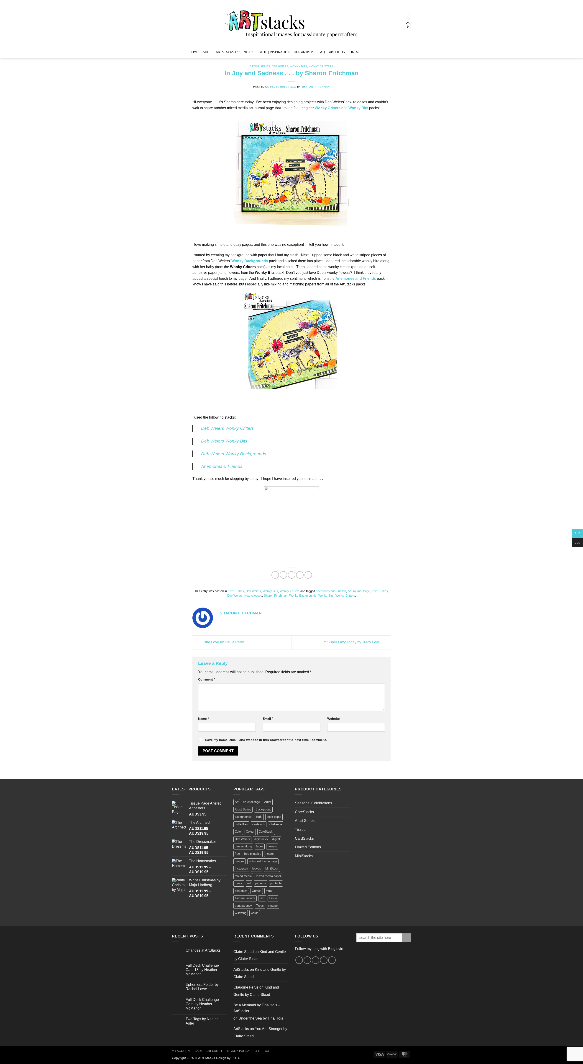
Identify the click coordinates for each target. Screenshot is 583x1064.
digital (276, 839)
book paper (274, 816)
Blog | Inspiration (274, 52)
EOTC (235, 1058)
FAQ (322, 52)
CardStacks (304, 838)
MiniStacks (304, 856)
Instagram (241, 868)
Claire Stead (243, 952)
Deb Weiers (280, 66)
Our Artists (304, 52)
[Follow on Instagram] (373, 52)
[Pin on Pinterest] (300, 575)
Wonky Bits (298, 66)
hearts (270, 853)
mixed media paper (268, 876)
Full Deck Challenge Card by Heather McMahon (202, 1004)
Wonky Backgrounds (303, 595)
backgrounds (243, 816)
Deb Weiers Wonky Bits (224, 441)
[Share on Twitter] (283, 575)
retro (269, 891)
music (239, 883)
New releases (253, 595)
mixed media (243, 876)
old (249, 883)
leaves (256, 868)
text (262, 898)
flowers (272, 846)
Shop (207, 52)
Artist (267, 802)
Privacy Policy (237, 1051)
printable (275, 883)
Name (203, 718)
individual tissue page (263, 861)
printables (241, 891)
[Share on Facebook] (275, 575)
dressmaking (243, 846)
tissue (273, 898)
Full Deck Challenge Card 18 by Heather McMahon (202, 969)
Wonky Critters (321, 66)
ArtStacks (241, 969)
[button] (401, 17)
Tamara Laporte (245, 898)
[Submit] (406, 937)
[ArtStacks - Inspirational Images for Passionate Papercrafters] (291, 23)
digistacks (261, 839)
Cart (199, 1051)
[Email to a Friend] (291, 575)
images (239, 861)
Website (333, 718)
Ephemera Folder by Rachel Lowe (202, 987)
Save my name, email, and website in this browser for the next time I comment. (266, 740)
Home (194, 52)
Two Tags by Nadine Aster (202, 1021)
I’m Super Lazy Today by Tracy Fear (351, 642)
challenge (275, 824)
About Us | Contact (345, 52)
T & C (257, 1051)
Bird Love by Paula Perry (223, 642)
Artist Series (260, 66)
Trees (260, 905)
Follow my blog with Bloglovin (319, 949)
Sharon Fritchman (316, 86)
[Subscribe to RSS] (323, 960)
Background (263, 809)
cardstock (258, 824)
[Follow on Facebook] (367, 52)
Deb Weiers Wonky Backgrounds (233, 453)
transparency (243, 905)
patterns (260, 883)
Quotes (256, 891)
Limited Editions (308, 847)
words (254, 913)
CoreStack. (266, 831)
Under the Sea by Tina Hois (260, 1018)
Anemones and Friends (331, 591)
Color (238, 831)
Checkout (214, 1051)
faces (259, 846)
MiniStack (272, 868)
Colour (250, 831)
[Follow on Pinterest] (379, 52)
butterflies (241, 824)
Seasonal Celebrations (313, 803)
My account (182, 1051)
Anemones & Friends (222, 466)
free (237, 853)
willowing (240, 913)
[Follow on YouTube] (385, 52)
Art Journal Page (359, 591)
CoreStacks (304, 812)
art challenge (251, 802)
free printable (252, 853)
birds (259, 816)
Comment (206, 679)
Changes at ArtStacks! (203, 950)
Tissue (300, 829)
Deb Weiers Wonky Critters (227, 428)
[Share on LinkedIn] (308, 575)
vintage (273, 905)
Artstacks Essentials (235, 52)
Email (268, 718)
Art (237, 802)
